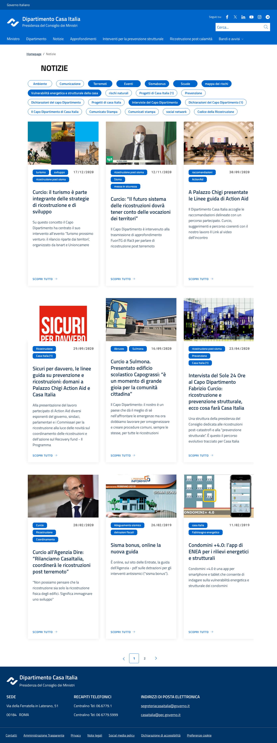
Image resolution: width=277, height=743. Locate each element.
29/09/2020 (83, 348)
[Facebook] (225, 16)
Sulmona (137, 348)
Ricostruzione (44, 348)
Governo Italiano (18, 4)
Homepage (34, 53)
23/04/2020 (239, 348)
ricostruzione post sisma (51, 179)
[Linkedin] (242, 16)
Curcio (40, 525)
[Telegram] (266, 16)
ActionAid (197, 179)
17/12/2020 (83, 172)
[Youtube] (250, 16)
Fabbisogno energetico (205, 532)
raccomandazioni (202, 172)
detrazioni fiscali (124, 532)
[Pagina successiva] (156, 658)
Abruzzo (119, 348)
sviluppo (59, 172)
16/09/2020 (161, 348)
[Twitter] (234, 16)
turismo (41, 172)
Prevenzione (199, 356)
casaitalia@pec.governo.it (160, 714)
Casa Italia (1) (44, 356)
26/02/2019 (161, 525)
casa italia (198, 525)
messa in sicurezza (125, 186)
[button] (199, 735)
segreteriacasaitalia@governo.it (165, 706)
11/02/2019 (239, 525)
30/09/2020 (239, 172)
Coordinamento (45, 539)
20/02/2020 (83, 525)
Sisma (118, 179)
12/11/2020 (161, 172)
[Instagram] (258, 16)
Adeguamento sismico (127, 525)
